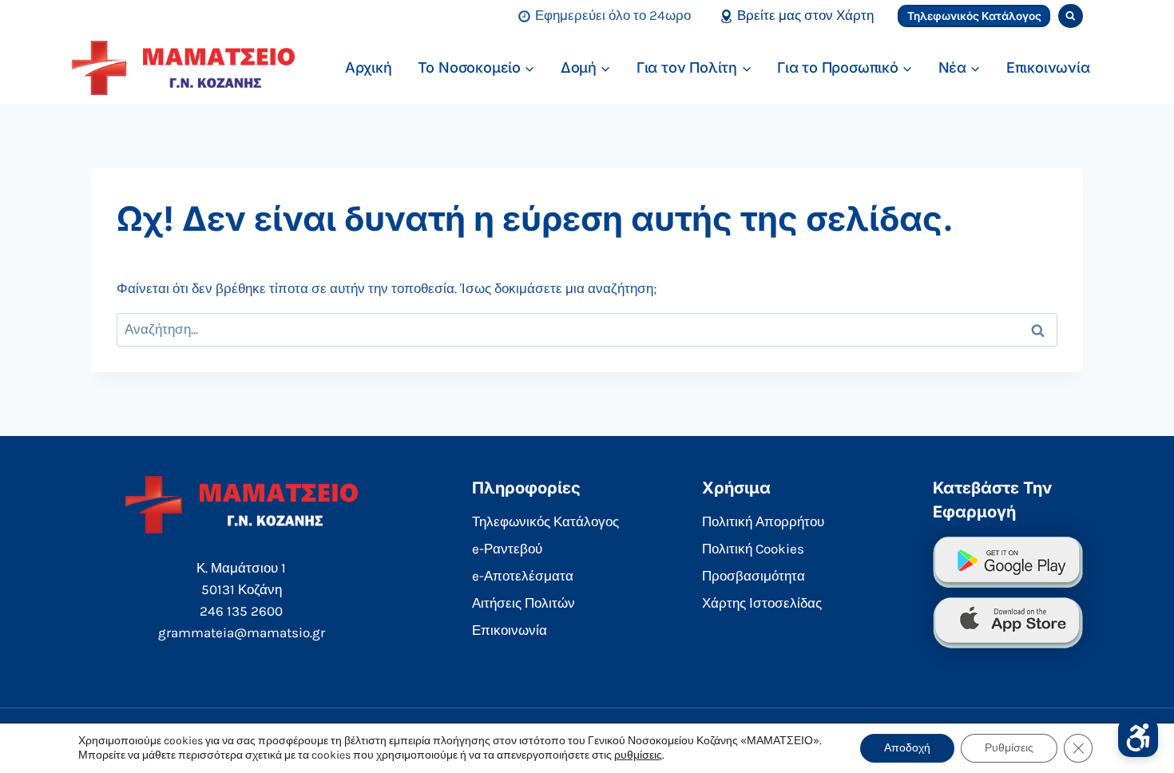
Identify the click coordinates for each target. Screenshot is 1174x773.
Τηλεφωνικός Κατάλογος (974, 16)
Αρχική (368, 67)
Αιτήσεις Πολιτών (523, 603)
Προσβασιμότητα (753, 576)
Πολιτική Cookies (753, 549)
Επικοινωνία (1048, 67)
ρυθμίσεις (638, 755)
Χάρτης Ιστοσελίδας (762, 603)
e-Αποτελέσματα (522, 576)
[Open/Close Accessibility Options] (1138, 737)
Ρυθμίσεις (1009, 748)
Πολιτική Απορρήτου (763, 521)
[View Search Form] (1070, 16)
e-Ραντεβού (507, 549)
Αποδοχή (907, 748)
